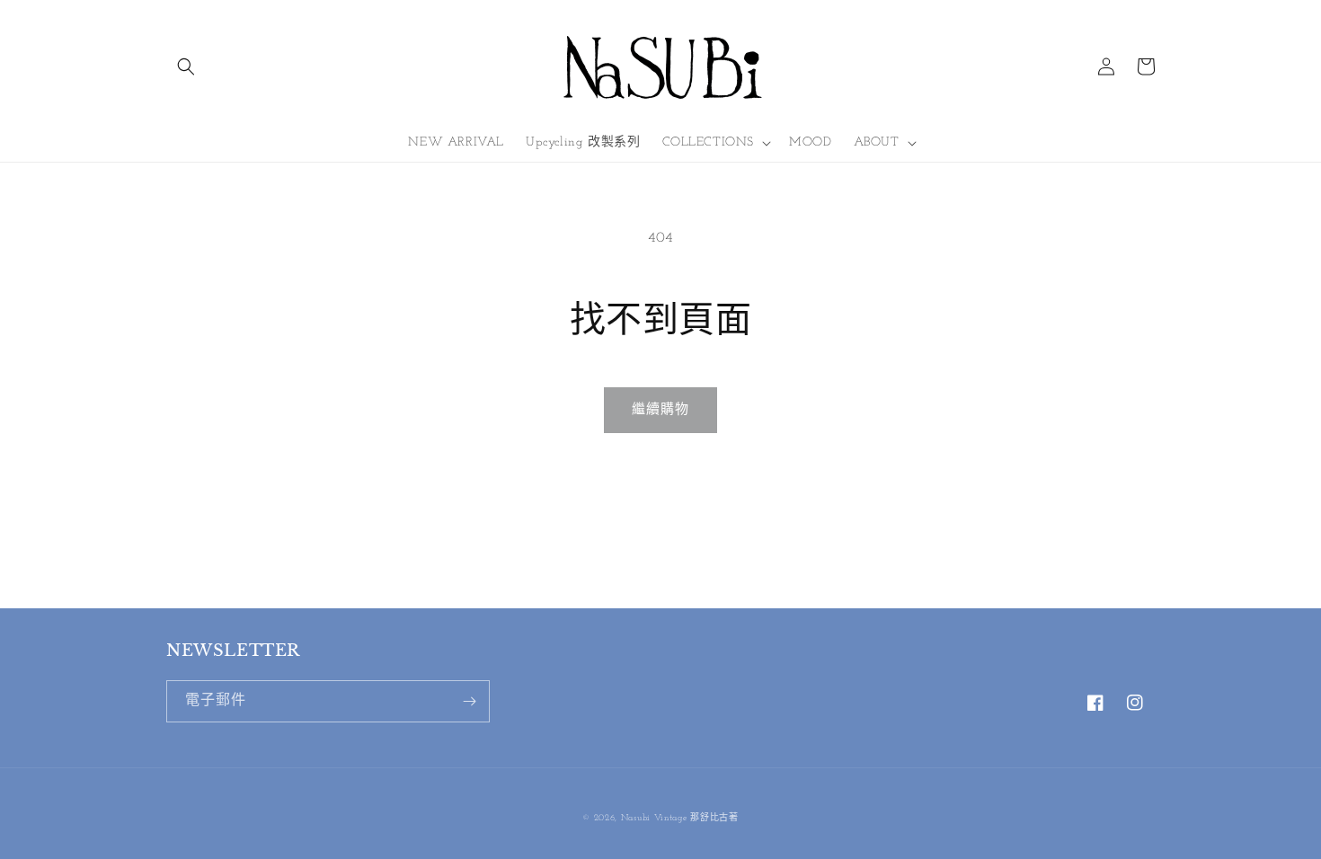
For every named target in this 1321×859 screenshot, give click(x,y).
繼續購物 (660, 410)
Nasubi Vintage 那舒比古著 (680, 818)
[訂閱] (469, 701)
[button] (186, 66)
